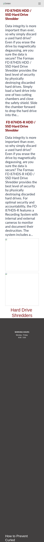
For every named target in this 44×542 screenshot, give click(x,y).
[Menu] (39, 4)
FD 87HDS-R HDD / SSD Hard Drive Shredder (20, 126)
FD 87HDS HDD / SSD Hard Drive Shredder (18, 15)
